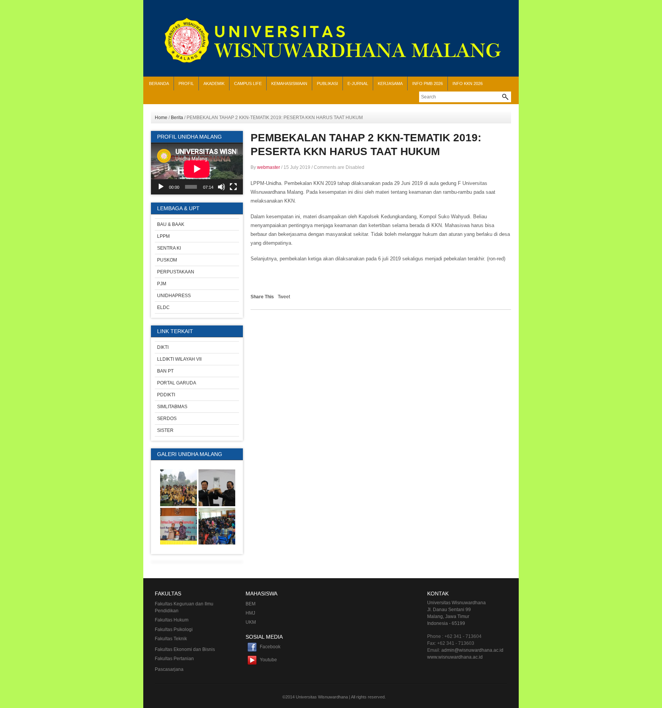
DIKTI (163, 347)
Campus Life (248, 83)
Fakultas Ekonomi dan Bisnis (185, 649)
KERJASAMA (390, 83)
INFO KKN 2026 (467, 83)
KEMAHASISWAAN (289, 83)
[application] (197, 169)
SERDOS (167, 418)
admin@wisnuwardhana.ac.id (472, 650)
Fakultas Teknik (171, 638)
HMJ (250, 613)
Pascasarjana (169, 669)
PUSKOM (167, 260)
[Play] (161, 187)
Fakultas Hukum (171, 620)
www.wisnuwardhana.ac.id (455, 657)
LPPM (163, 236)
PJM (161, 283)
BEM (251, 604)
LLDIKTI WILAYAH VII (179, 359)
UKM (251, 622)
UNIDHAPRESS (174, 295)
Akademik (213, 83)
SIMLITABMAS (172, 406)
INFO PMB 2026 (427, 83)
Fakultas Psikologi (174, 629)
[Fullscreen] (233, 187)
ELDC (163, 307)
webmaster (268, 167)
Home (161, 117)
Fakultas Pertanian (174, 658)
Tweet (284, 296)
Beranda (159, 83)
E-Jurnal (357, 83)
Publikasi (327, 83)
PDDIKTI (166, 394)
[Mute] (221, 187)
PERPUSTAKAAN (175, 272)
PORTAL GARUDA (176, 383)
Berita (177, 117)
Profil (186, 83)
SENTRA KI (169, 248)
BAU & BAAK (170, 224)
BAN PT (165, 371)
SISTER (165, 430)
